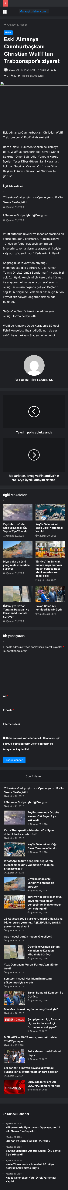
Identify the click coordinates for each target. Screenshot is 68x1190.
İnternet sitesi (11, 724)
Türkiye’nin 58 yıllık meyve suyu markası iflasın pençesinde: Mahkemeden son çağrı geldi (49, 568)
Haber (23, 24)
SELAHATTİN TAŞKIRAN (22, 69)
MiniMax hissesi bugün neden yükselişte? (31, 1009)
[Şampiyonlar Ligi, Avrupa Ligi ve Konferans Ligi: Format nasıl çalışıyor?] (14, 1019)
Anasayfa (12, 24)
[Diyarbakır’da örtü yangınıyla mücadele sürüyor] (17, 549)
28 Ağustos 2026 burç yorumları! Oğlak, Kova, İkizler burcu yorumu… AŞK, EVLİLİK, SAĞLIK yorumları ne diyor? (33, 922)
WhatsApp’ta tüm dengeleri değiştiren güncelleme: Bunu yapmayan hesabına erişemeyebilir (29, 864)
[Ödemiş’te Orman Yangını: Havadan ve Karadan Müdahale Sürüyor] (17, 594)
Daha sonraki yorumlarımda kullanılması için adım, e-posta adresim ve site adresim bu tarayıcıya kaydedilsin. (31, 744)
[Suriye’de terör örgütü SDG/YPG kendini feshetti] (14, 1087)
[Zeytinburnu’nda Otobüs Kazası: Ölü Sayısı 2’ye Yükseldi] (17, 512)
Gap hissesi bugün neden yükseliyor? (28, 936)
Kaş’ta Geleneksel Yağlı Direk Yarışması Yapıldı (49, 528)
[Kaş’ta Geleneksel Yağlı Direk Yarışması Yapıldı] (50, 512)
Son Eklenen (34, 776)
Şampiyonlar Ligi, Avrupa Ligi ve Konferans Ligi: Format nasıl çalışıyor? (44, 1023)
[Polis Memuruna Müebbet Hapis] (14, 1056)
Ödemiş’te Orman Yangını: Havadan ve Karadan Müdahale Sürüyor (44, 950)
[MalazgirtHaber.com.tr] (34, 11)
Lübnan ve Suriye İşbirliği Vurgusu (25, 215)
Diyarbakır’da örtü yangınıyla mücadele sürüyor (16, 565)
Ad (5, 696)
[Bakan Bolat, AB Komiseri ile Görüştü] (50, 594)
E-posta (8, 710)
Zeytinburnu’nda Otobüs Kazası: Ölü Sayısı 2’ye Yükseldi (15, 528)
